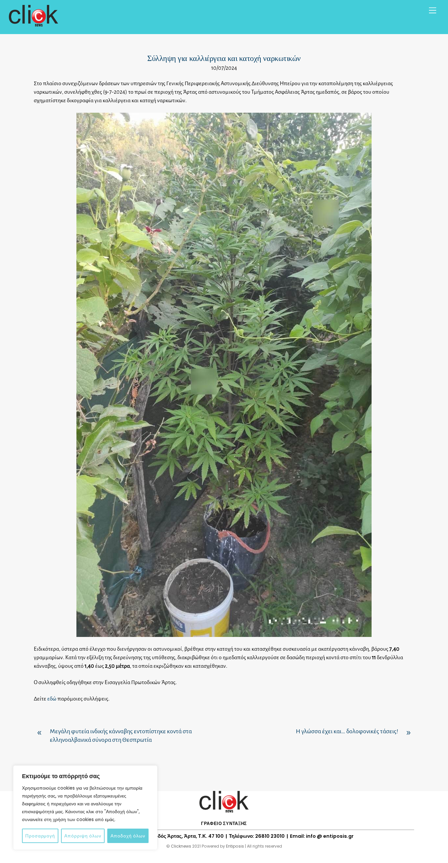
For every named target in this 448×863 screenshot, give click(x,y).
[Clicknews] (33, 23)
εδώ (51, 699)
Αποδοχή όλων (128, 836)
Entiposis (235, 846)
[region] (85, 807)
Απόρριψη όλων (82, 836)
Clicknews (181, 846)
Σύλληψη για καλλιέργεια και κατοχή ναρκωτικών (223, 58)
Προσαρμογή (40, 836)
